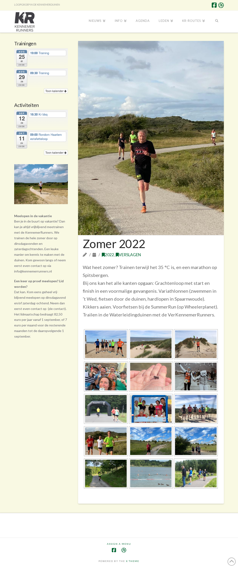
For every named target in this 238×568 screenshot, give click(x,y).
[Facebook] (214, 5)
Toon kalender (54, 91)
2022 (109, 254)
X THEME (132, 561)
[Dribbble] (221, 5)
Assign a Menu (119, 543)
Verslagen (130, 254)
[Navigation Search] (216, 21)
